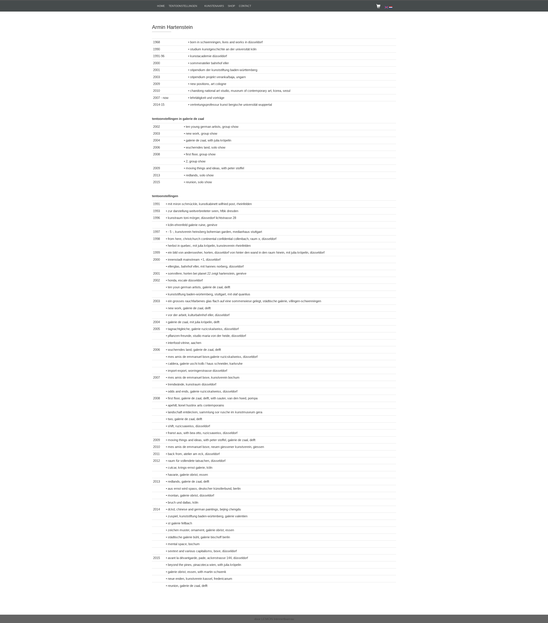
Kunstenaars (214, 5)
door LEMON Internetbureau (274, 619)
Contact (245, 5)
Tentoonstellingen (183, 5)
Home (161, 5)
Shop (231, 5)
